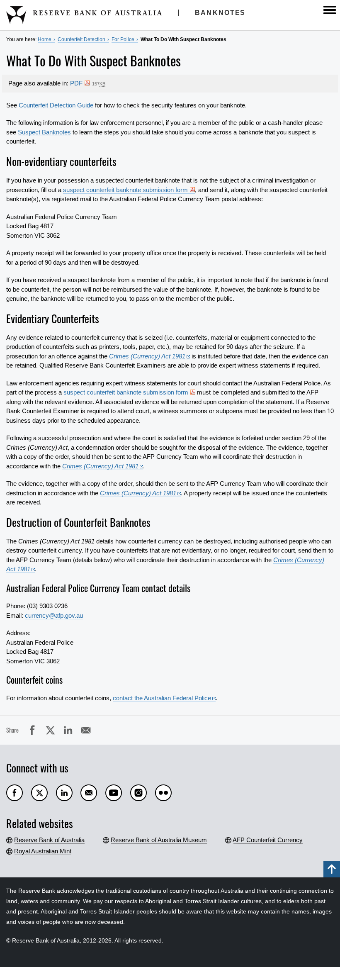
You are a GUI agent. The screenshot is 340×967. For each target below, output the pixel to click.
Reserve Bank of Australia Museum (159, 839)
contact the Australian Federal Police (162, 698)
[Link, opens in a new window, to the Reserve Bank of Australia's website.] (88, 792)
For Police (123, 39)
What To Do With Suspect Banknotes (183, 39)
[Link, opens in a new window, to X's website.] (39, 792)
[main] (170, 399)
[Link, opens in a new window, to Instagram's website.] (138, 792)
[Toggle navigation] (329, 10)
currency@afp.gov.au (54, 615)
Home (44, 39)
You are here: (21, 39)
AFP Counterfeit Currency (268, 839)
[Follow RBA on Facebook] (14, 792)
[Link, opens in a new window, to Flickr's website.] (163, 792)
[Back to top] (331, 869)
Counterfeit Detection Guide (56, 105)
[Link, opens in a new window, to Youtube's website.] (113, 792)
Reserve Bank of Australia (50, 839)
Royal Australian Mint (43, 851)
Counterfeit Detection (81, 39)
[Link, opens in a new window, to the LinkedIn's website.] (64, 792)
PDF (76, 83)
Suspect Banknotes (44, 132)
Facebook (40, 729)
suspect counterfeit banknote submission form (125, 189)
